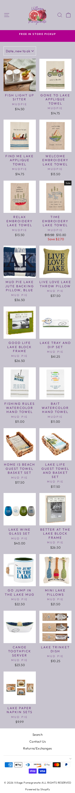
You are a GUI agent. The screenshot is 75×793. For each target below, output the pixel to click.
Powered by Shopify (37, 789)
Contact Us (37, 741)
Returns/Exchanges (37, 748)
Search (37, 735)
